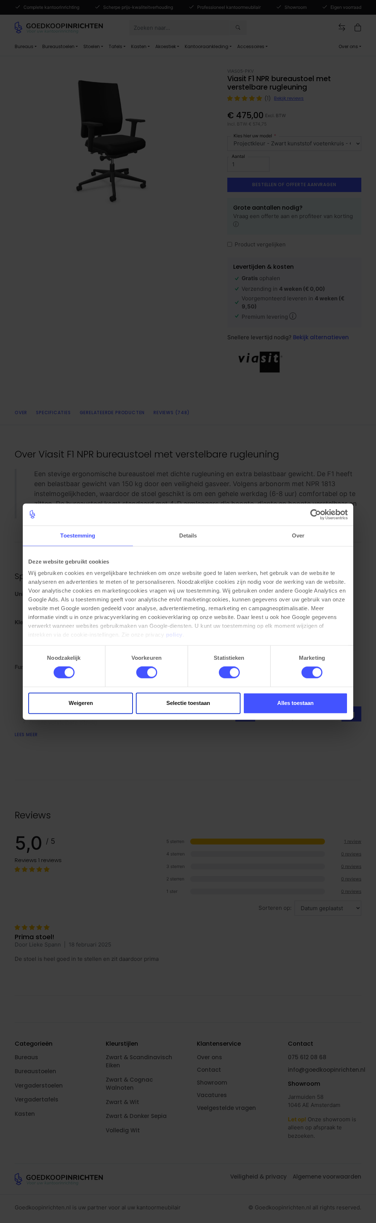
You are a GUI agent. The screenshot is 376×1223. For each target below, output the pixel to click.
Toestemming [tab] (77, 535)
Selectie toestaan (188, 703)
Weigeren (81, 703)
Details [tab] (188, 535)
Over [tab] (298, 535)
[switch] (146, 673)
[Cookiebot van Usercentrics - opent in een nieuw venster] (315, 514)
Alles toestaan (295, 703)
